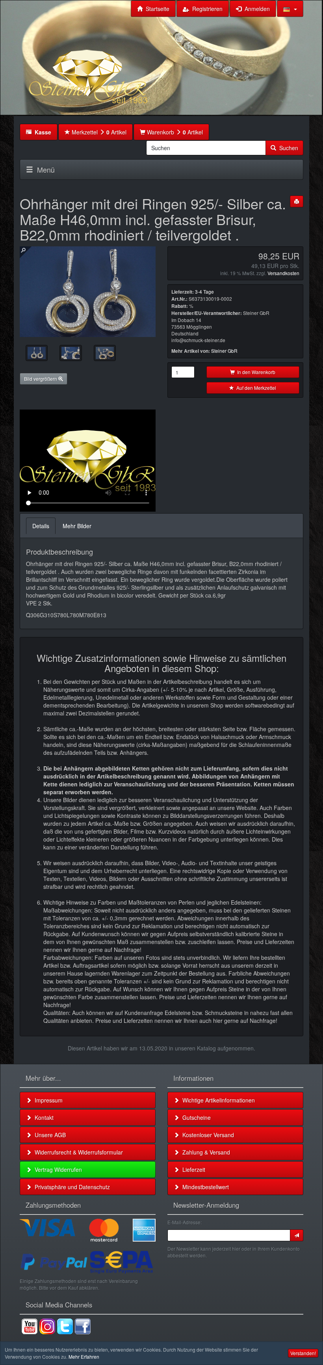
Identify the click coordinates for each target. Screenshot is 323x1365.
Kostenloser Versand (206, 1135)
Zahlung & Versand (204, 1152)
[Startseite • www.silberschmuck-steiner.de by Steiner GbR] (108, 65)
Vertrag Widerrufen (57, 1169)
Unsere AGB (49, 1135)
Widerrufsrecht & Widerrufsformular (77, 1152)
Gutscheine (195, 1117)
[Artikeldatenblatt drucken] (296, 201)
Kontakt (43, 1117)
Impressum (47, 1100)
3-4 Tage (204, 291)
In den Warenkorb (255, 372)
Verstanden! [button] (303, 1353)
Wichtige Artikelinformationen (217, 1100)
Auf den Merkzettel (255, 387)
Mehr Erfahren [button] (84, 1356)
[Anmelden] (296, 1235)
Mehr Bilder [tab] (77, 526)
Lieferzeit (192, 1169)
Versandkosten (283, 273)
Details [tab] (40, 526)
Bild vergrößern (41, 378)
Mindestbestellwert (204, 1187)
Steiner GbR (224, 350)
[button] (290, 8)
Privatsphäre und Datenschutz (71, 1187)
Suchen (287, 148)
